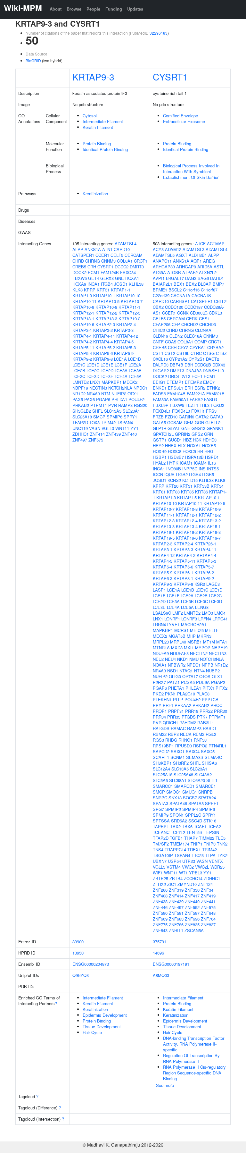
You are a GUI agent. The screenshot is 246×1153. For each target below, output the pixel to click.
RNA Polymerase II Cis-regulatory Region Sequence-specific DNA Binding (194, 1072)
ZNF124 (205, 884)
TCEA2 (214, 826)
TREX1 (194, 849)
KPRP (89, 290)
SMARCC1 (163, 786)
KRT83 (173, 492)
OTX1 (132, 394)
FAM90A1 (179, 399)
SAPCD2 (161, 751)
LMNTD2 (80, 382)
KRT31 (103, 290)
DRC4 (173, 376)
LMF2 (177, 613)
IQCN (158, 474)
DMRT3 (137, 267)
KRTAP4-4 (103, 342)
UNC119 (80, 428)
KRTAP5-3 (126, 347)
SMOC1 (173, 792)
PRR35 (173, 717)
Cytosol (90, 116)
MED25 (197, 630)
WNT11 (122, 428)
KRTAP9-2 (82, 359)
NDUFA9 (161, 653)
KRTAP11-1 (129, 307)
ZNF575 (95, 440)
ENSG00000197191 (171, 964)
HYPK (172, 463)
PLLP (178, 699)
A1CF (200, 243)
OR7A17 (190, 676)
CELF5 (117, 255)
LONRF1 (172, 619)
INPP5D (189, 469)
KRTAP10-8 (83, 307)
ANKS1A (93, 249)
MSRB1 (194, 642)
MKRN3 (204, 636)
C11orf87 (209, 290)
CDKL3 (215, 313)
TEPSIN (211, 832)
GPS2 (197, 434)
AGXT (181, 255)
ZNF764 (208, 919)
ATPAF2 (190, 272)
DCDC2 (121, 267)
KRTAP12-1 (83, 313)
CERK (192, 319)
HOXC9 (189, 451)
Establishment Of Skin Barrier (190, 177)
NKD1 (182, 659)
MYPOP (202, 647)
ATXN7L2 (208, 272)
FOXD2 (217, 405)
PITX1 (208, 688)
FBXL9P (160, 405)
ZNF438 (160, 901)
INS (202, 469)
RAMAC (178, 728)
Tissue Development (102, 1026)
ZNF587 (192, 913)
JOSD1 (120, 284)
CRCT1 (140, 261)
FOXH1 (198, 411)
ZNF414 (97, 434)
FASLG (210, 399)
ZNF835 (192, 925)
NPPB (207, 665)
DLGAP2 (161, 370)
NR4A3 (93, 394)
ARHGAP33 (164, 267)
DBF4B (176, 365)
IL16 (212, 463)
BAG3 (190, 278)
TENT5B (194, 832)
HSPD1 (212, 457)
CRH (91, 267)
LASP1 (159, 590)
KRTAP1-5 (187, 497)
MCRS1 (181, 630)
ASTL (219, 267)
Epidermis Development (105, 1015)
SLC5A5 (160, 780)
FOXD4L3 (181, 411)
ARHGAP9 (186, 267)
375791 (159, 941)
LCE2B (78, 370)
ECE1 (197, 376)
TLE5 (221, 838)
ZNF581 (176, 913)
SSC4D (195, 821)
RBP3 (173, 734)
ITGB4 (107, 284)
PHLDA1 (119, 399)
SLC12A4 (161, 769)
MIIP (191, 636)
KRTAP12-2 (106, 313)
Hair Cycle (92, 1032)
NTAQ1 (186, 671)
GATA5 (159, 422)
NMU (194, 659)
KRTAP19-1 (164, 532)
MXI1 (189, 647)
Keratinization (95, 193)
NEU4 (170, 659)
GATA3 (216, 417)
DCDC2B (202, 365)
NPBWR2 (176, 665)
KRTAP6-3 (162, 578)
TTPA (210, 855)
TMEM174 (179, 844)
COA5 (170, 342)
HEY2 (158, 445)
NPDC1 (140, 388)
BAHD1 (217, 278)
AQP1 (196, 261)
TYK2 (222, 855)
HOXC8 (174, 451)
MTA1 (221, 642)
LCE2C (92, 370)
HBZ (187, 440)
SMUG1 (189, 792)
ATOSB (174, 272)
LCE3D (92, 376)
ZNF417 (192, 896)
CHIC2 (159, 330)
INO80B (173, 469)
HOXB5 (209, 445)
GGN (199, 422)
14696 (158, 953)
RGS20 (140, 405)
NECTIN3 (98, 388)
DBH (188, 365)
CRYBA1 (198, 347)
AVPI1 (159, 278)
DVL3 (185, 376)
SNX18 (175, 798)
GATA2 (202, 417)
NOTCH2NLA (120, 388)
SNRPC (160, 798)
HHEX (170, 445)
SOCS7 (190, 798)
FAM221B (215, 394)
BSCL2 (175, 290)
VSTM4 (174, 867)
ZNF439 (113, 434)
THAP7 (191, 838)
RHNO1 (185, 740)
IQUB (169, 474)
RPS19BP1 (163, 746)
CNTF (158, 342)
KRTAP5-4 (82, 353)
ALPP (77, 249)
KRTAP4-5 (124, 342)
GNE (119, 278)
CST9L (182, 353)
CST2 (170, 353)
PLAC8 (202, 694)
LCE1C (78, 365)
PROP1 (160, 711)
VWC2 (188, 867)
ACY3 (158, 249)
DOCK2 (79, 272)
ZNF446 (160, 907)
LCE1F (121, 365)
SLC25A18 (82, 417)
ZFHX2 (159, 884)
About (56, 9)
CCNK (183, 313)
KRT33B (201, 486)
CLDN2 (176, 336)
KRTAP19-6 (83, 324)
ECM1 (93, 272)
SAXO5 (208, 751)
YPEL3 (195, 873)
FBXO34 (128, 272)
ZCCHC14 (193, 878)
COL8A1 (125, 261)
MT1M (209, 642)
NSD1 (172, 671)
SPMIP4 (190, 809)
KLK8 (77, 290)
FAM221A (196, 394)
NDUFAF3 (179, 653)
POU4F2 (136, 399)
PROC (216, 705)
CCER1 (102, 255)
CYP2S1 (197, 359)
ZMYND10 (187, 884)
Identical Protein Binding (105, 149)
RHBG (171, 740)
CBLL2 (220, 301)
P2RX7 (159, 682)
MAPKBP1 (112, 382)
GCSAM (175, 422)
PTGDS (189, 717)
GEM (188, 422)
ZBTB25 (160, 878)
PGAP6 (103, 399)
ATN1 (107, 249)
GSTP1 (160, 440)
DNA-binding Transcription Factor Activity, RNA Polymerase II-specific (193, 1044)
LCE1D (92, 365)
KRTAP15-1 (210, 526)
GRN (208, 434)
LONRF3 (189, 619)
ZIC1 (171, 884)
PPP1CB (210, 699)
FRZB (158, 417)
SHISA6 (209, 763)
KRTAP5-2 (105, 347)
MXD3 (177, 647)
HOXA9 (79, 284)
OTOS (204, 676)
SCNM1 (177, 757)
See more (165, 1085)
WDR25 (217, 867)
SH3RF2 (181, 763)
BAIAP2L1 (162, 284)
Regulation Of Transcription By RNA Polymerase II (191, 1058)
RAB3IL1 (205, 723)
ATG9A (159, 272)
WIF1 (158, 873)
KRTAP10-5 (108, 301)
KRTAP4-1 (82, 336)
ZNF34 (207, 890)
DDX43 (218, 365)
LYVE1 (173, 624)
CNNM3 (108, 261)
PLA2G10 (186, 694)
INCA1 (93, 284)
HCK (197, 440)
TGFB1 (176, 838)
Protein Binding (97, 143)
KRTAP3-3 (124, 330)
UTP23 (188, 861)
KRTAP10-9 (106, 307)
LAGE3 (213, 584)
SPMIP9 (160, 815)
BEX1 (179, 284)
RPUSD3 (183, 746)
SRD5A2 (179, 821)
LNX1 (95, 382)
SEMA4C (213, 757)
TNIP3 (210, 844)
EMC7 (209, 382)
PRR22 (206, 711)
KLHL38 (136, 284)
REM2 (198, 734)
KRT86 (201, 492)
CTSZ (221, 353)
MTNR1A (161, 647)
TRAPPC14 (175, 849)
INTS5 (213, 469)
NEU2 (158, 659)
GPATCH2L (163, 434)
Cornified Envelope (180, 116)
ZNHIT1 (176, 930)
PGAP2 (218, 682)
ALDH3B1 (198, 255)
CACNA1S (201, 295)
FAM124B (110, 272)
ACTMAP (216, 243)
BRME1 (160, 290)
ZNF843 (160, 930)
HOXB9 (160, 451)
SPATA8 (196, 803)
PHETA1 (176, 688)
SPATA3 (160, 803)
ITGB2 (182, 474)
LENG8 (202, 607)
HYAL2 (159, 463)
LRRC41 (220, 619)
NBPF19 (80, 388)
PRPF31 (176, 711)
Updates (135, 9)
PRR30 (220, 711)
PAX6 (89, 399)
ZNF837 (208, 925)
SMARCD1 (184, 786)
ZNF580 (160, 913)
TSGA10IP (163, 855)
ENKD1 (160, 388)
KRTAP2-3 (105, 324)
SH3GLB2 (81, 411)
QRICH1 (170, 723)
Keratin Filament (98, 127)
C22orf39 (161, 295)
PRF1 (168, 705)
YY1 (134, 428)
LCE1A (120, 359)
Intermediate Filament (103, 121)
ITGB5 (208, 474)
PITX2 (221, 688)
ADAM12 (173, 249)
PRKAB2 (80, 405)
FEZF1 (191, 405)
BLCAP (204, 284)
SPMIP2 (173, 809)
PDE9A (203, 682)
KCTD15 (190, 480)
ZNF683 (176, 919)
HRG (208, 451)
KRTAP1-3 (82, 295)
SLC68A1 (177, 780)
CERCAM (134, 255)
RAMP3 (125, 405)
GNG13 (198, 428)
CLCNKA (203, 330)
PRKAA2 (183, 705)
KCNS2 (174, 480)
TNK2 (222, 844)
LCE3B (135, 370)
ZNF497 (79, 440)
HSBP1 (160, 457)
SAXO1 (177, 751)
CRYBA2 (215, 347)
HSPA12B (194, 457)
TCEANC (161, 832)
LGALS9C (162, 613)
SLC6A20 (196, 780)
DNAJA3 (193, 370)
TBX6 (187, 826)
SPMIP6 (114, 417)
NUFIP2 (118, 394)
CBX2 (158, 307)
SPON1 (177, 815)
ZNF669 (160, 919)
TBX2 (175, 826)
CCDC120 (174, 307)
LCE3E (107, 376)
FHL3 (204, 405)
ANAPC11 (162, 261)
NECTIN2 (199, 653)
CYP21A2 (178, 359)
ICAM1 (186, 463)
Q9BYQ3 (80, 975)
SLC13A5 (112, 411)
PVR (112, 405)
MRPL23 (161, 642)
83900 (78, 941)
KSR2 (199, 584)
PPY (157, 705)
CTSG (209, 353)
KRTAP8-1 (183, 578)
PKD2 (158, 694)
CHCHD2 (189, 324)
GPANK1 (215, 428)
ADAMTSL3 (193, 249)
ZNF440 (129, 434)
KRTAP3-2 (103, 330)
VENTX (216, 861)
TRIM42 (108, 422)
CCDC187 (193, 307)
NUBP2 (213, 671)
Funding (113, 9)
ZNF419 (208, 896)
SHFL (97, 411)
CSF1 (158, 353)
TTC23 (198, 855)
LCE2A (134, 365)
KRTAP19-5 (164, 538)
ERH (188, 388)
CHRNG (92, 261)
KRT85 (187, 492)
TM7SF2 (161, 844)
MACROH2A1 (194, 624)
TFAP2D (80, 422)
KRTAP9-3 (93, 76)
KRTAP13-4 (187, 526)
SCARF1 (161, 757)
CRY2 (183, 347)
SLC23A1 (131, 411)
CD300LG (199, 313)
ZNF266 (160, 890)
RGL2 (211, 734)
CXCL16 (160, 359)
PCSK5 (188, 682)
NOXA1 (160, 665)
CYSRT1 (170, 76)
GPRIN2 (182, 434)
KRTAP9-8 (103, 359)
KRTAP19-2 (129, 319)
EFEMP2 (193, 382)
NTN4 (199, 671)
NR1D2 (79, 394)
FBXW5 (79, 278)
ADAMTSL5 (164, 255)
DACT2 (212, 359)
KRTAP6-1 (183, 572)
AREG (209, 261)
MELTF (211, 630)
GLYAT (174, 428)
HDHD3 (210, 440)
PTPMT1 (98, 405)
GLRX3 (107, 278)
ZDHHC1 (80, 434)
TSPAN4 (125, 422)
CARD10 (122, 249)
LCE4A (121, 376)
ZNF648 (208, 913)
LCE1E (107, 365)
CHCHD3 (207, 324)
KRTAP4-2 (82, 342)
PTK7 (202, 717)
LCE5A (135, 376)
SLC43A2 (203, 774)
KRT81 (159, 492)
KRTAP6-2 (204, 572)
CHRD (78, 261)
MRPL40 (178, 642)
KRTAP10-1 (104, 295)
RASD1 (210, 728)
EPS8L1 (175, 388)
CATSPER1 (83, 255)
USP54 (174, 861)
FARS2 (196, 399)
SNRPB (205, 792)
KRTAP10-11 (84, 301)
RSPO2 (200, 746)
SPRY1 (130, 417)
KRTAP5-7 (204, 567)
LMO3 (207, 613)
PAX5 (77, 399)
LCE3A (121, 370)
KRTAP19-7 (210, 538)
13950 (78, 953)
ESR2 (199, 388)
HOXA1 (132, 278)
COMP (200, 342)
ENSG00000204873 (90, 964)
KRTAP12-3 (129, 313)
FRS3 (211, 411)
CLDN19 (160, 336)
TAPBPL (161, 826)
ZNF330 (192, 890)
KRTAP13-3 (106, 319)
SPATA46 (178, 803)
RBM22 (160, 734)
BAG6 (203, 278)
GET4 (93, 278)
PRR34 (159, 717)
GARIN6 (186, 417)
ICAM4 (200, 463)
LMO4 (220, 613)
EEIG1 (159, 382)
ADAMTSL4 (125, 243)
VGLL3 (108, 428)
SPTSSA (161, 821)
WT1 (183, 873)
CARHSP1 (180, 301)
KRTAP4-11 (104, 336)
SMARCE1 (206, 786)
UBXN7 (160, 861)
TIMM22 (206, 838)
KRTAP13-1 (83, 319)
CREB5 (79, 267)
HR (200, 451)
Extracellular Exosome (184, 121)
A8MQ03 (161, 975)
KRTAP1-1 (120, 290)
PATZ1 (173, 682)
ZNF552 (192, 907)
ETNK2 (213, 388)
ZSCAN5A (194, 930)
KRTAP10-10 (128, 295)
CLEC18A (193, 336)
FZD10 (171, 417)
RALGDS (161, 728)
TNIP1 (196, 844)
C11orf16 (191, 290)
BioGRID (33, 60)
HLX (182, 445)
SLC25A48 (183, 774)
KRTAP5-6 (103, 353)
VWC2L (202, 867)
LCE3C (78, 376)
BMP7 (218, 284)
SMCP (99, 417)
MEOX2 (130, 382)
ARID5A (204, 267)
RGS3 (158, 740)
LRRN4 (159, 624)
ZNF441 (208, 901)
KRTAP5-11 (83, 347)
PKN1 (170, 694)
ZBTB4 (176, 878)
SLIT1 (211, 780)
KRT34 (217, 486)
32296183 (159, 33)
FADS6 (159, 394)
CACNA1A (180, 295)
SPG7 (158, 809)
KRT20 (172, 486)
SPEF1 (211, 803)
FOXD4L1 (162, 411)
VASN (94, 428)
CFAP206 (161, 324)
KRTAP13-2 (210, 521)
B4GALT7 (175, 278)
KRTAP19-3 (210, 532)
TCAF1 (200, 826)
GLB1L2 (212, 422)
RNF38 (200, 740)
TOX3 (94, 422)
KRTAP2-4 (126, 324)
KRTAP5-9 (124, 353)
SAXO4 (193, 751)
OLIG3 (175, 676)
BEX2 (191, 284)
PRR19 (191, 711)
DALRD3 (160, 365)
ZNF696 (192, 919)
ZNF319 (176, 890)
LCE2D (107, 370)
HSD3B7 (176, 457)
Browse (74, 9)
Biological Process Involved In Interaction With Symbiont (191, 168)
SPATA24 (207, 798)
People (93, 9)
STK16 (209, 821)
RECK (186, 734)
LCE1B (134, 359)
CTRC (196, 353)
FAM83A (161, 399)
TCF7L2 (178, 832)
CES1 (204, 319)
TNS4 (158, 849)
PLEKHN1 (162, 699)
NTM (105, 394)
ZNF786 (176, 925)
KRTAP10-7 (132, 301)
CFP (176, 324)
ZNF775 (160, 925)
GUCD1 (175, 440)
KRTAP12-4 (187, 521)
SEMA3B (194, 757)
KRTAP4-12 (127, 336)
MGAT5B (176, 636)
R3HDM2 (187, 723)
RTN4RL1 (217, 746)
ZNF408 (160, 896)
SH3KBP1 (162, 763)
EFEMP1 (175, 382)
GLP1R (159, 428)
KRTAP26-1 (205, 544)
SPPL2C (193, 815)
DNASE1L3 (213, 370)
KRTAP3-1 (82, 330)
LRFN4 (204, 619)
